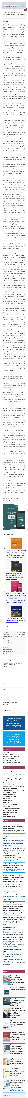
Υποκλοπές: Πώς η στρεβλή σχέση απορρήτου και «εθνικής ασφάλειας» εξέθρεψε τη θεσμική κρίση (13, 865)
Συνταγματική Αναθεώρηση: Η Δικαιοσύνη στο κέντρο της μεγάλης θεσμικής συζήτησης (13, 826)
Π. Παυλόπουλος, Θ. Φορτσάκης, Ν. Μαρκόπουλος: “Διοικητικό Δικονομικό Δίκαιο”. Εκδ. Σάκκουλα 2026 (17, 1072)
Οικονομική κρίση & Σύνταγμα (11, 808)
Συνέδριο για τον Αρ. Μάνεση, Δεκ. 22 (13, 786)
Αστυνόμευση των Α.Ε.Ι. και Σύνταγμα (13, 790)
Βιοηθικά (5, 814)
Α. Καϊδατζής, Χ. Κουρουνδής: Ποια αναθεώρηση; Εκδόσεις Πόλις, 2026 (17, 989)
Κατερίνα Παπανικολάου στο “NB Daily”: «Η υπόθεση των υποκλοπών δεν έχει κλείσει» (14, 836)
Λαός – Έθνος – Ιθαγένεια (10, 804)
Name (4, 683)
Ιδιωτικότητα (6, 798)
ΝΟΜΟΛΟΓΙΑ (6, 753)
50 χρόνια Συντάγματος (9, 782)
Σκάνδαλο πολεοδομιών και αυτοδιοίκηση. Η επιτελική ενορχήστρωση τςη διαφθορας (11, 892)
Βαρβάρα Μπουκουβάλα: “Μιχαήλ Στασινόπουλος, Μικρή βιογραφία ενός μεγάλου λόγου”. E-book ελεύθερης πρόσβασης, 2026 (17, 1061)
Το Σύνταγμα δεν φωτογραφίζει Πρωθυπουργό (21, 634)
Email (4, 689)
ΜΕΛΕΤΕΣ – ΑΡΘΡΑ (8, 754)
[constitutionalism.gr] (14, 7)
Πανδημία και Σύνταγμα (9, 792)
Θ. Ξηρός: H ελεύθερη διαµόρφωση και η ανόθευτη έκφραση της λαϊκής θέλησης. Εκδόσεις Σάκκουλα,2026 (17, 1002)
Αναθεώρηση (6, 806)
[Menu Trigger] (25, 9)
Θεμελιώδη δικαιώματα (9, 796)
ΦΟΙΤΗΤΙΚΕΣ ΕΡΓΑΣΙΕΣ (9, 760)
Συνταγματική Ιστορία (9, 794)
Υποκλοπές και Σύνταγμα (10, 788)
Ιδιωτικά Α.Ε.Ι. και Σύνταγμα (11, 784)
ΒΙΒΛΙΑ (22, 626)
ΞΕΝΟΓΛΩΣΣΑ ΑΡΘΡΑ (9, 758)
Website (5, 696)
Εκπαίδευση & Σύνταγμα (10, 812)
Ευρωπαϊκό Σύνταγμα (9, 816)
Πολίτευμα (6, 802)
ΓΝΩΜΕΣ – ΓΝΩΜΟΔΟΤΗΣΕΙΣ (11, 756)
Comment (5, 666)
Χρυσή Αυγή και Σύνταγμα (10, 810)
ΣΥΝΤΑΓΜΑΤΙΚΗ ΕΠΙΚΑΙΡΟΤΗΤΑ (12, 762)
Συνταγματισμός (7, 800)
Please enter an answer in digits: (10, 702)
